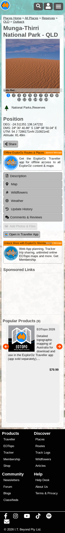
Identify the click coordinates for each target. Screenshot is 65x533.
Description (18, 176)
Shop (6, 466)
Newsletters (11, 480)
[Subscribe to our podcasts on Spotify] (49, 517)
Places (40, 439)
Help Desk (42, 480)
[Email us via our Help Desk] (7, 522)
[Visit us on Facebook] (6, 517)
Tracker (8, 452)
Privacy (52, 493)
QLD (6, 22)
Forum (7, 486)
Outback (18, 22)
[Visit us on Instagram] (15, 517)
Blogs (7, 493)
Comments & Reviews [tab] (26, 217)
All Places (31, 18)
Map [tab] (13, 184)
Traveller (9, 439)
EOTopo (8, 446)
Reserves (48, 18)
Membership (11, 459)
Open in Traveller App (23, 234)
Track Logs (42, 452)
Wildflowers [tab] (19, 192)
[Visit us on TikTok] (38, 517)
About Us (41, 486)
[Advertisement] (33, 293)
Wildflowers (43, 459)
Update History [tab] (21, 209)
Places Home (12, 18)
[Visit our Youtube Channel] (26, 517)
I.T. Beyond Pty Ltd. (28, 529)
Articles (40, 466)
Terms (39, 493)
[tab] (32, 176)
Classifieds (10, 500)
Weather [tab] (16, 201)
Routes (40, 446)
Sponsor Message (54, 152)
